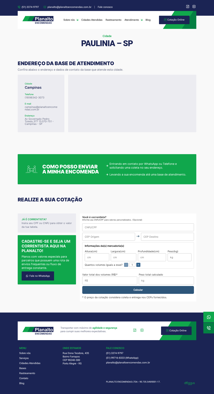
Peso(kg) (173, 251)
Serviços (24, 358)
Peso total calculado (151, 274)
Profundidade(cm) (148, 251)
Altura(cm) (91, 251)
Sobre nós (69, 19)
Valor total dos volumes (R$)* (99, 274)
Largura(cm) (118, 251)
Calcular (138, 289)
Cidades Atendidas (91, 19)
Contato (23, 378)
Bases (22, 368)
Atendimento (132, 19)
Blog (148, 19)
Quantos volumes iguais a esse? (112, 264)
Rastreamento (113, 19)
